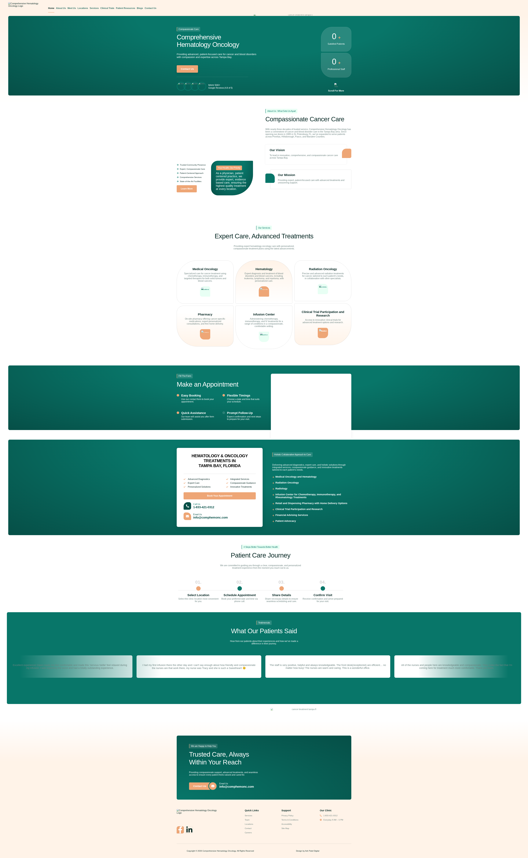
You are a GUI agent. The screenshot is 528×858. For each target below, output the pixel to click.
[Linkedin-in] (189, 829)
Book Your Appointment (219, 496)
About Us (61, 8)
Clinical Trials (107, 8)
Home (51, 8)
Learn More (187, 189)
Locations (83, 8)
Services (94, 8)
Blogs (140, 8)
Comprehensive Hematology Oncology (219, 851)
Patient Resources (125, 8)
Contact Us (150, 8)
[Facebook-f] (180, 829)
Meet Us (72, 8)
